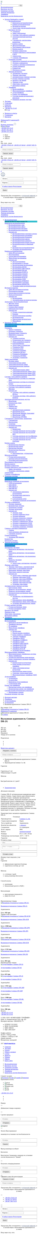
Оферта (7, 1059)
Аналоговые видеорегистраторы (19, 293)
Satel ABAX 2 (13, 486)
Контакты (8, 117)
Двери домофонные (15, 655)
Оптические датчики (16, 507)
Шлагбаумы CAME (18, 415)
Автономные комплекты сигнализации (20, 492)
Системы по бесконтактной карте (20, 385)
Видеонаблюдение (7, 7)
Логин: (4, 179)
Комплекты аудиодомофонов (18, 682)
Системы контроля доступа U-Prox (24, 431)
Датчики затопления (15, 509)
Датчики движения (15, 504)
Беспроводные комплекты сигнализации (21, 496)
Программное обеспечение (21, 47)
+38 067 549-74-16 (11, 1201)
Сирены (11, 530)
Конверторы (16, 429)
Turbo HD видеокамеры (16, 253)
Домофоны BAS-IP (18, 649)
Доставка (8, 1048)
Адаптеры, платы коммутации (22, 673)
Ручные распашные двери (17, 608)
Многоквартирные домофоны (22, 91)
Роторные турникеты (16, 331)
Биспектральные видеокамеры (22, 265)
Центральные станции (16, 692)
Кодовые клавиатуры (19, 51)
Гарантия (8, 1047)
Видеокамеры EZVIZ (19, 267)
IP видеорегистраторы (16, 291)
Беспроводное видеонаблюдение (23, 247)
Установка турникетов (19, 357)
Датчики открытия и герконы (22, 518)
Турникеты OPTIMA (19, 356)
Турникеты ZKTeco (18, 352)
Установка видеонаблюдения (22, 249)
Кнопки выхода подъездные (21, 662)
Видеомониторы (17, 317)
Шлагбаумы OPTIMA (19, 417)
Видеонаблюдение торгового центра (24, 234)
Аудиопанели (13, 678)
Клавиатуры (16, 68)
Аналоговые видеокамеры (17, 256)
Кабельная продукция (16, 309)
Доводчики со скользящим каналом (20, 568)
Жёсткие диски (14, 303)
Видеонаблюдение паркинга (21, 240)
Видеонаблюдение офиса (17, 227)
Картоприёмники (18, 343)
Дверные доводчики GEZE (21, 577)
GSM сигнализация (15, 483)
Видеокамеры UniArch (19, 274)
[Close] (1, 1105)
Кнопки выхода (17, 49)
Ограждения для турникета (21, 340)
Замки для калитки (15, 469)
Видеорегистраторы (19, 26)
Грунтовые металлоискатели (18, 460)
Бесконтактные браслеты (17, 450)
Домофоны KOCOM (19, 645)
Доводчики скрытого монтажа (19, 572)
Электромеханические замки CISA (24, 371)
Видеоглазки (16, 631)
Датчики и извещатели (20, 63)
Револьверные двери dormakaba (22, 600)
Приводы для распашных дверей (19, 591)
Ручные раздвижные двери (18, 607)
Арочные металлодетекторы (18, 458)
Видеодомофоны (18, 89)
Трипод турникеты (15, 329)
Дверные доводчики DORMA (22, 579)
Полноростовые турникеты (18, 333)
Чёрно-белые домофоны (17, 628)
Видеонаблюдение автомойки (22, 235)
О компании (9, 115)
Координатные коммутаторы (22, 671)
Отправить (6, 1123)
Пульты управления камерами (22, 312)
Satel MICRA (13, 488)
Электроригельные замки (20, 370)
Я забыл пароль (7, 186)
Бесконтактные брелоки (16, 445)
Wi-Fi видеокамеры (18, 261)
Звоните (5, 1144)
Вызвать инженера (7, 124)
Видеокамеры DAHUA (20, 272)
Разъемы (15, 314)
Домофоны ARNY (18, 638)
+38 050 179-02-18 (7, 145)
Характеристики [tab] (10, 788)
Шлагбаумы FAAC (18, 411)
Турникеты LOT (17, 349)
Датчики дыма (17, 513)
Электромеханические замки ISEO (24, 375)
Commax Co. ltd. (25, 819)
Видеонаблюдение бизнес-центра (23, 242)
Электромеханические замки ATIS (23, 373)
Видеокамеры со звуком (20, 263)
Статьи (7, 1054)
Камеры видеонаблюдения (21, 24)
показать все (13, 232)
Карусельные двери (15, 587)
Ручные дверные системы (21, 78)
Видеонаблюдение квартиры (18, 230)
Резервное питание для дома (21, 99)
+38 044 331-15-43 (11, 108)
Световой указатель (15, 533)
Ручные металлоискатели (17, 457)
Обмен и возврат (10, 1052)
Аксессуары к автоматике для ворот (24, 563)
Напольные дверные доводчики (19, 570)
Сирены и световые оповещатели (23, 64)
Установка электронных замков (19, 471)
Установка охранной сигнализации (24, 500)
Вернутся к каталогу (7, 748)
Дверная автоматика (7, 12)
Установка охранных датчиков (22, 526)
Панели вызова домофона (21, 633)
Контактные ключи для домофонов (20, 687)
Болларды (12, 404)
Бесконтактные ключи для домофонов (21, 689)
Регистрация (17, 186)
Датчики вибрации (18, 516)
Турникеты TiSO (18, 347)
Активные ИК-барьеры (16, 537)
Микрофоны (16, 321)
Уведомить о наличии (9, 750)
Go (21, 5)
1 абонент (23, 825)
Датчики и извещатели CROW (22, 521)
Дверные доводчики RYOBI (21, 582)
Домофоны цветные (15, 624)
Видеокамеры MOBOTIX (20, 284)
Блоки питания (14, 305)
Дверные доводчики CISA (21, 581)
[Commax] (4, 714)
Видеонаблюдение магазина (18, 228)
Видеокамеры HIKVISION (21, 268)
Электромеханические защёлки (19, 366)
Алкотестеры (16, 56)
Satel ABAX (12, 485)
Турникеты (16, 31)
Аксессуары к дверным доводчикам (24, 575)
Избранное (5, 120)
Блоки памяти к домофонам (21, 635)
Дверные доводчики (19, 75)
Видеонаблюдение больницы (22, 237)
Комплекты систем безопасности (12, 16)
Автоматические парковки (21, 410)
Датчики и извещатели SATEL (22, 525)
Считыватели (13, 420)
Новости (7, 1055)
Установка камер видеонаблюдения (24, 286)
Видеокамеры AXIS (19, 279)
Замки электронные (19, 33)
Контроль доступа (7, 9)
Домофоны (4, 14)
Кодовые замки (14, 361)
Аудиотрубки (13, 680)
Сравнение (14, 120)
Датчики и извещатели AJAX (22, 523)
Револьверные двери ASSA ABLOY (24, 601)
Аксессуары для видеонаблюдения (23, 28)
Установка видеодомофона (21, 650)
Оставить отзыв (7, 854)
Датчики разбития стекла (20, 514)
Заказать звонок (8, 153)
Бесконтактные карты (16, 446)
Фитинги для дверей (19, 80)
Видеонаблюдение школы (21, 239)
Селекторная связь (15, 683)
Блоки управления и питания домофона (22, 659)
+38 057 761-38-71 (7, 130)
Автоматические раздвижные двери (21, 593)
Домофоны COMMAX (19, 640)
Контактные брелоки (16, 448)
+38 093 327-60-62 (19, 145)
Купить (3, 1011)
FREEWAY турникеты (16, 335)
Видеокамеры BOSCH (19, 277)
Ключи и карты (17, 44)
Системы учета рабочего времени (23, 35)
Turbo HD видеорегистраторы (18, 289)
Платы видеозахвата (15, 295)
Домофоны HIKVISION (20, 643)
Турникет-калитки (18, 338)
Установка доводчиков (19, 584)
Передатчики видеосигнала (21, 319)
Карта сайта (9, 1061)
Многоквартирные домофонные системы (22, 654)
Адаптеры (12, 424)
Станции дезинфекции (20, 58)
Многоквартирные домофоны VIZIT (24, 675)
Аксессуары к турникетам (21, 345)
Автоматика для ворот (19, 73)
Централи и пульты (18, 70)
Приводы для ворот (15, 560)
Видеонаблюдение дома (16, 225)
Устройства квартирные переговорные (21, 657)
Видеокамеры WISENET (20, 281)
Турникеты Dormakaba (19, 354)
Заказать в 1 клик (8, 1179)
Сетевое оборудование (16, 307)
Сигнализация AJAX (19, 499)
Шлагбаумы (12, 401)
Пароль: (5, 182)
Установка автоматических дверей (23, 603)
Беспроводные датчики (16, 506)
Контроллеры (13, 422)
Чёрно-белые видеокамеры (17, 258)
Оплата (7, 1050)
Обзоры (7, 1057)
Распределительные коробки (21, 315)
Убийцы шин (13, 406)
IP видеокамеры (14, 254)
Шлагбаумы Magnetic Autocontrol (23, 413)
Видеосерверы (17, 298)
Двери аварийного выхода (21, 342)
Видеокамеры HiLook (19, 270)
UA (9, 110)
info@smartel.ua (9, 1043)
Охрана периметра (18, 66)
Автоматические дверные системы (24, 77)
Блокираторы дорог (15, 403)
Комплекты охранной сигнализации (24, 61)
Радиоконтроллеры (15, 425)
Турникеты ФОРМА (19, 350)
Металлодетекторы (18, 45)
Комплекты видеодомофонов (18, 622)
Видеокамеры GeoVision (20, 282)
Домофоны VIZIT (18, 642)
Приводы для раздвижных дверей (20, 589)
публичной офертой (28, 195)
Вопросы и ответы (11, 113)
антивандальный (25, 831)
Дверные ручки (17, 82)
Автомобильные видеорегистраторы (24, 300)
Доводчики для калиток (20, 84)
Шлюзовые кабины (18, 85)
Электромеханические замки (18, 364)
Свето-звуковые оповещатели (18, 532)
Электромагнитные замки (17, 363)
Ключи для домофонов (20, 94)
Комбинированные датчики (21, 519)
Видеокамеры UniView (20, 275)
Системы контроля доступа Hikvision (24, 436)
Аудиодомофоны (18, 92)
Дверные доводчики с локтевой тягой (21, 567)
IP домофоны (13, 626)
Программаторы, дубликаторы (22, 453)
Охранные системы (7, 11)
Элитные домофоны (19, 636)
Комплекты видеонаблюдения (22, 23)
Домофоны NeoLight (19, 647)
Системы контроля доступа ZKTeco (24, 438)
